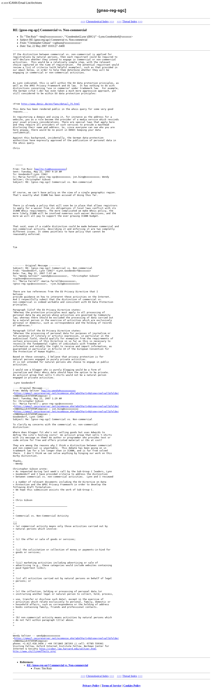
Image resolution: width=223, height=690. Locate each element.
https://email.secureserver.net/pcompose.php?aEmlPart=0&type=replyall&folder (66, 393)
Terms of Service (111, 685)
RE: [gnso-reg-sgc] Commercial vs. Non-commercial (57, 665)
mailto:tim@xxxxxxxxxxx (50, 169)
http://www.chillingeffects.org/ (34, 651)
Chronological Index (97, 21)
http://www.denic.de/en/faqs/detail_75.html (50, 104)
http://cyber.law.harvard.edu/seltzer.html (68, 648)
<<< (83, 21)
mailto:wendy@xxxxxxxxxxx (59, 390)
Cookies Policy (132, 685)
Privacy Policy (91, 685)
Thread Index (129, 21)
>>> (111, 21)
